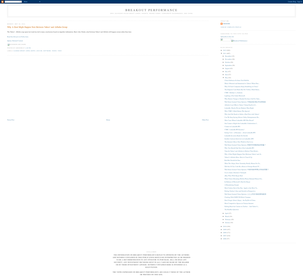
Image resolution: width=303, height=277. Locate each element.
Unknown (226, 23)
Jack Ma (39, 50)
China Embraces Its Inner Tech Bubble (237, 80)
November (228, 59)
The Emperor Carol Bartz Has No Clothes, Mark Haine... (242, 89)
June (226, 74)
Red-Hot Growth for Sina (232, 160)
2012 (225, 50)
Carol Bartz (30, 50)
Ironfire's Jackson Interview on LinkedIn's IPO (239, 139)
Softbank (47, 50)
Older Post (205, 120)
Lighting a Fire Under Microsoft (235, 96)
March (227, 216)
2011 (225, 53)
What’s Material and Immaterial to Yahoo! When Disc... (242, 83)
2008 (225, 232)
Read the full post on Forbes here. (18, 37)
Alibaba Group (19, 50)
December (228, 56)
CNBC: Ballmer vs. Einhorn (233, 93)
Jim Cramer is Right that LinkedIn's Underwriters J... (241, 123)
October (227, 62)
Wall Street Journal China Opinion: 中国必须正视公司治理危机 (245, 102)
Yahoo (54, 50)
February (228, 219)
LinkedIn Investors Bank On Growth (236, 136)
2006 (225, 239)
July (226, 71)
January (227, 222)
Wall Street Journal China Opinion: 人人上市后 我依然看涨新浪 (245, 194)
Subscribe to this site (227, 36)
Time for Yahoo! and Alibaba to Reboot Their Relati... (242, 151)
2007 (225, 236)
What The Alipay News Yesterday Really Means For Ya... (243, 163)
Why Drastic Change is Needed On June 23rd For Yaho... (243, 99)
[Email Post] (31, 48)
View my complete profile (231, 27)
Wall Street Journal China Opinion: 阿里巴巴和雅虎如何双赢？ (245, 145)
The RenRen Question (232, 209)
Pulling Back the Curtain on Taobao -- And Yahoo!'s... (242, 206)
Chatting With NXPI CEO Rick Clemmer (238, 197)
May (226, 78)
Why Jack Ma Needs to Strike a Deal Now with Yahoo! (242, 114)
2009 (225, 229)
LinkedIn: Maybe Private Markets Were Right (239, 108)
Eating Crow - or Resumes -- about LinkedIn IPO (240, 133)
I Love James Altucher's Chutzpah (235, 172)
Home (108, 120)
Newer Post (10, 120)
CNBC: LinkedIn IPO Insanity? (235, 129)
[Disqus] (108, 87)
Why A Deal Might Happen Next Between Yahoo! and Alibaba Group (37, 27)
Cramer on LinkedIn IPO (232, 126)
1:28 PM (28, 48)
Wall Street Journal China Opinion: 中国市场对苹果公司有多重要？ (247, 169)
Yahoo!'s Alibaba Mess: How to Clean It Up (238, 157)
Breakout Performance (151, 10)
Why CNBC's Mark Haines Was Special (237, 111)
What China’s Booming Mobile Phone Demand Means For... (244, 179)
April (227, 213)
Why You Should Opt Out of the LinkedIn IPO (239, 148)
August (227, 68)
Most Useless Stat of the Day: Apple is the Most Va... (241, 188)
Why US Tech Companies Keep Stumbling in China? (241, 86)
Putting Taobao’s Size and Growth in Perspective (240, 191)
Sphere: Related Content (15, 41)
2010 (225, 226)
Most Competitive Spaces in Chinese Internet (239, 203)
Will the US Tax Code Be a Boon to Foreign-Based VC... (242, 166)
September (228, 65)
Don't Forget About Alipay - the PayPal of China (240, 200)
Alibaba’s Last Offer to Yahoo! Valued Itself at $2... (241, 105)
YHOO (60, 50)
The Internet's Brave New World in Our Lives (239, 142)
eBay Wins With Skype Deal (234, 176)
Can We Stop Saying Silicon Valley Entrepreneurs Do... (242, 117)
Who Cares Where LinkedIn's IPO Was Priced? (239, 120)
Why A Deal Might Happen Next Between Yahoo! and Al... (243, 154)
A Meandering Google (232, 185)
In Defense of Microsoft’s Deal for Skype (237, 182)
